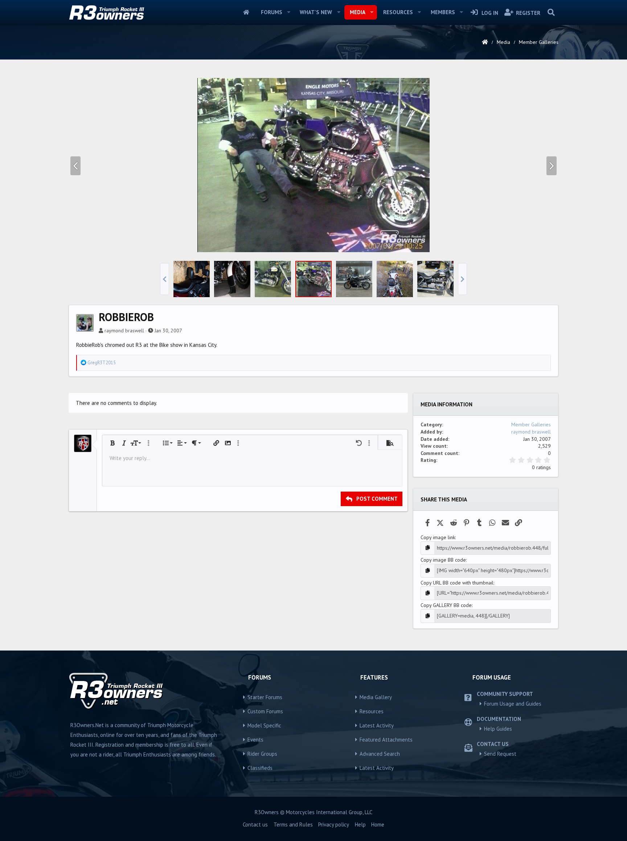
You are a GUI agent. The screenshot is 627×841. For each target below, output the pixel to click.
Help (360, 824)
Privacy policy (333, 824)
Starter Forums (264, 697)
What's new (316, 12)
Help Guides (498, 728)
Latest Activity (377, 725)
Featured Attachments (386, 739)
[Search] (551, 12)
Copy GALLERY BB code (446, 605)
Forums (271, 12)
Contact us (255, 824)
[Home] (485, 42)
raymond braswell (124, 330)
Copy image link (438, 537)
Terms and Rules (293, 824)
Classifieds (259, 767)
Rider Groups (262, 753)
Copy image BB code (443, 560)
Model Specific (264, 725)
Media (357, 12)
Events (255, 739)
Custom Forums (265, 711)
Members (443, 12)
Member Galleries (531, 424)
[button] (288, 12)
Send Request (500, 753)
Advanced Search (380, 753)
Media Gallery (376, 697)
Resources (398, 12)
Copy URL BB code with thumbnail (457, 582)
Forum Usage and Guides (512, 703)
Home (246, 12)
